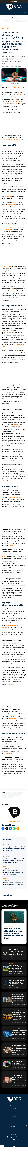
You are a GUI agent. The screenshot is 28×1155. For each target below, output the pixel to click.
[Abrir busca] (21, 13)
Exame (5, 776)
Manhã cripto (10, 795)
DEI (13, 289)
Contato (14, 1109)
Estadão (12, 461)
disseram (9, 586)
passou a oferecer (14, 497)
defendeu (8, 229)
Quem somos (14, 1106)
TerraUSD (10, 797)
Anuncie (14, 1116)
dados (10, 160)
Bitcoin (19, 94)
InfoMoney (8, 753)
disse (19, 643)
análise (9, 333)
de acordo (8, 196)
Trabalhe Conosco (14, 1119)
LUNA (4, 795)
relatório (16, 424)
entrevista (7, 266)
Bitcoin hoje (14, 792)
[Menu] (25, 13)
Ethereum (14, 104)
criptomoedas (17, 87)
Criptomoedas (5, 28)
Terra (4, 797)
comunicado (12, 205)
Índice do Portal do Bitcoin (12, 140)
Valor (11, 545)
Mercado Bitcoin (17, 795)
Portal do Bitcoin (14, 7)
